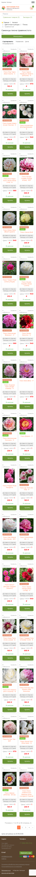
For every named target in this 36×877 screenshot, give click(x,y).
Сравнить (13, 49)
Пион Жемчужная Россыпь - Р (9, 439)
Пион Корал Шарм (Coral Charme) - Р (9, 124)
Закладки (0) (27, 17)
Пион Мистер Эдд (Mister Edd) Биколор (26, 689)
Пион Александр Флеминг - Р (9, 334)
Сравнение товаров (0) (11, 17)
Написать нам (26, 853)
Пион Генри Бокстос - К (26, 334)
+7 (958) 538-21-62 (26, 843)
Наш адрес (5, 843)
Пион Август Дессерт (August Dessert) (9, 586)
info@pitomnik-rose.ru (7, 858)
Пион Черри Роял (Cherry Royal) (9, 281)
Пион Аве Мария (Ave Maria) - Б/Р (9, 538)
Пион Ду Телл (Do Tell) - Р (26, 489)
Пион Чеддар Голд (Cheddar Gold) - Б (27, 639)
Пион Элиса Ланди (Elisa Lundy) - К (26, 588)
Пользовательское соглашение (12, 866)
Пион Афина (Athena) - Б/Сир (9, 794)
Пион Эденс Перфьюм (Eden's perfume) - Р (26, 73)
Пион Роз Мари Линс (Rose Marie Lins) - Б (9, 180)
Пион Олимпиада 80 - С (26, 538)
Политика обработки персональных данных (16, 864)
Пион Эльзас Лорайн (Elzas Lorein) (26, 283)
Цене (27, 41)
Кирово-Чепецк (7, 2)
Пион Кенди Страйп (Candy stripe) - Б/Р (26, 178)
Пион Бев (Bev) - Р (27, 381)
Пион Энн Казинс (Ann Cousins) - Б (9, 690)
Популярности (7, 44)
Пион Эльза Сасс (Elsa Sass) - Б (26, 742)
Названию (20, 41)
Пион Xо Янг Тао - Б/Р (9, 740)
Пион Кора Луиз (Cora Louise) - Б (9, 639)
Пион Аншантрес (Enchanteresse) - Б (26, 127)
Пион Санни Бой (26, 232)
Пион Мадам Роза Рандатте (9, 486)
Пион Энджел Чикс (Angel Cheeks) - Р (9, 386)
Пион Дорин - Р (26, 436)
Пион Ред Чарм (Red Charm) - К (10, 73)
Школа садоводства (8, 873)
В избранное (6, 50)
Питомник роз (6, 870)
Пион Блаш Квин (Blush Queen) (9, 231)
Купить (10, 94)
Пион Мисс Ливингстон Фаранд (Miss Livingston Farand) (26, 793)
